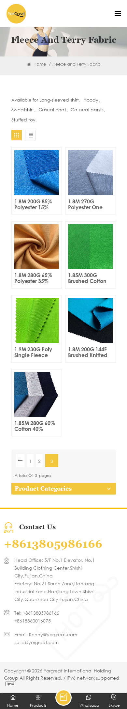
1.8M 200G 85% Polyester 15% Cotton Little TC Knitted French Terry (33, 204)
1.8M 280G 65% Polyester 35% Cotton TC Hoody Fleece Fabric (35, 278)
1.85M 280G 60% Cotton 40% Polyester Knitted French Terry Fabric (35, 426)
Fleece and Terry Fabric (76, 64)
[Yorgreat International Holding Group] (16, 14)
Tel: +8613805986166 (36, 613)
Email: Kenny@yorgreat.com (45, 634)
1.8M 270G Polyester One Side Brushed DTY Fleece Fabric (89, 204)
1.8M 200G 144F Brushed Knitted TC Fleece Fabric (89, 352)
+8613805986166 (53, 544)
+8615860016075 (32, 621)
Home (39, 64)
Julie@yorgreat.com (36, 642)
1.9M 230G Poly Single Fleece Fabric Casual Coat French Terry (36, 352)
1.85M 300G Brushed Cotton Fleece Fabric (87, 278)
